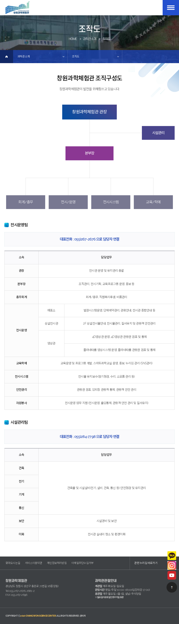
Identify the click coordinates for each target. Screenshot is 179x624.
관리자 (82, 616)
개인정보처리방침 (57, 563)
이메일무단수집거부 (82, 563)
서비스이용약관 (33, 563)
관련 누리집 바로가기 (145, 563)
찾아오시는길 (12, 563)
